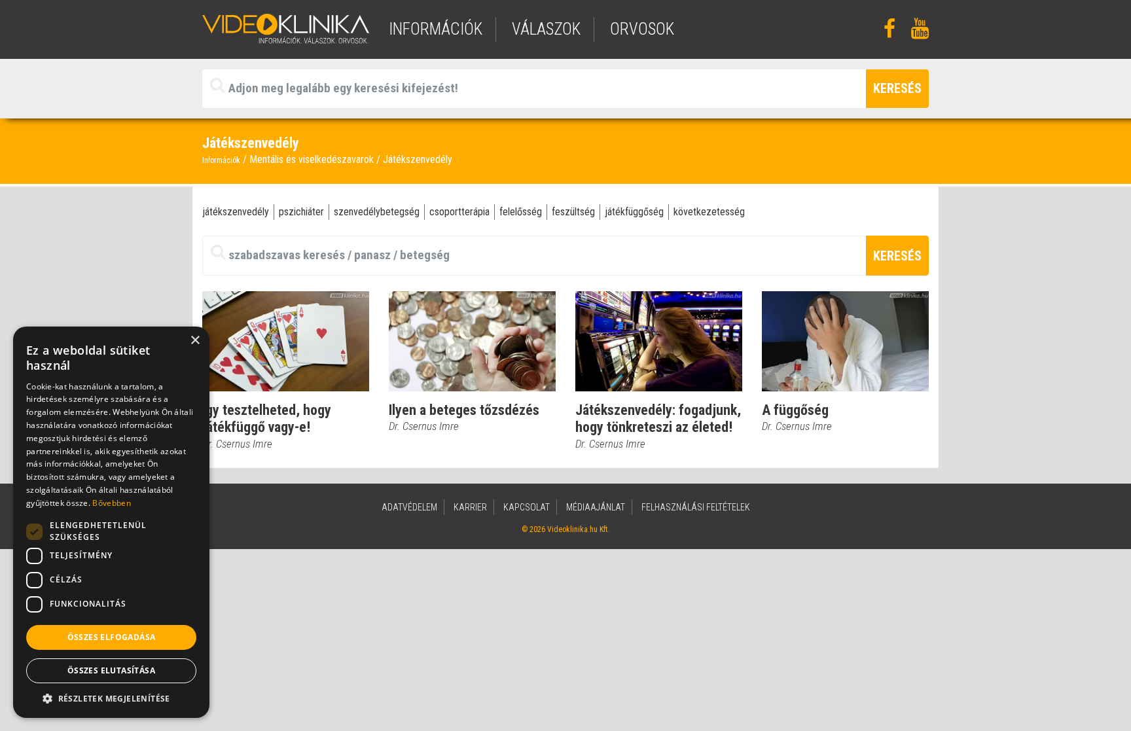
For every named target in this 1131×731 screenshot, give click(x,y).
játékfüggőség (634, 211)
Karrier (470, 507)
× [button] (195, 341)
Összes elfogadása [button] (111, 637)
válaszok (546, 29)
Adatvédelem (409, 507)
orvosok (642, 29)
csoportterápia (459, 211)
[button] (111, 698)
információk (435, 29)
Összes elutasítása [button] (111, 670)
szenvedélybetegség (377, 211)
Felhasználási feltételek (695, 507)
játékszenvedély (235, 211)
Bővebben (111, 502)
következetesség (709, 211)
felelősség (520, 211)
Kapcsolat (526, 507)
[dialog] (111, 522)
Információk (221, 160)
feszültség (573, 211)
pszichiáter (301, 211)
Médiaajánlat (595, 507)
